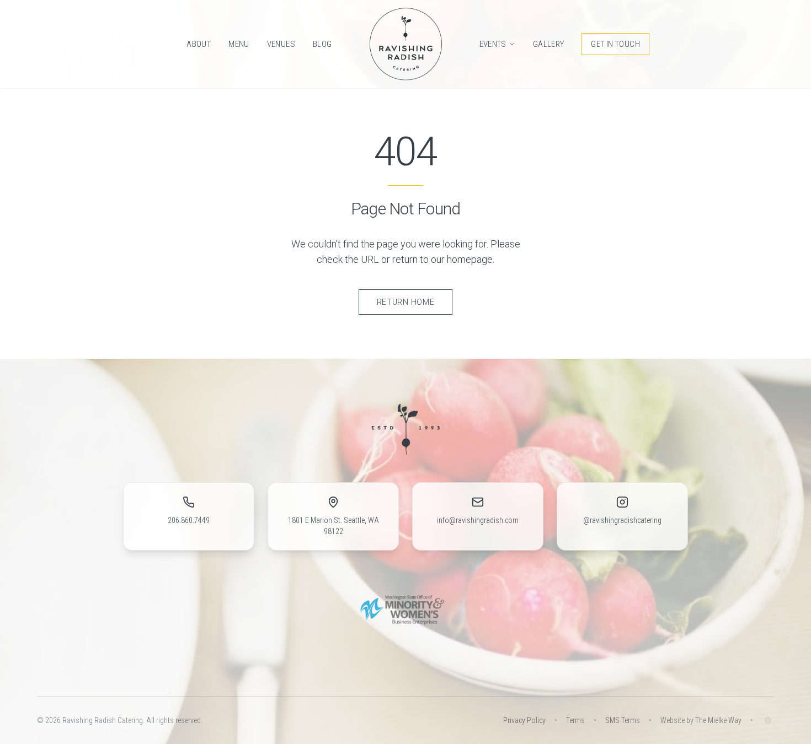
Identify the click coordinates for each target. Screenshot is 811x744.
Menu (238, 44)
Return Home (406, 302)
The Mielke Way (718, 720)
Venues (281, 44)
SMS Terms (622, 720)
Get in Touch (615, 44)
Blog (322, 44)
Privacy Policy (524, 720)
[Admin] (768, 720)
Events (492, 44)
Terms (575, 720)
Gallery (548, 44)
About (198, 44)
